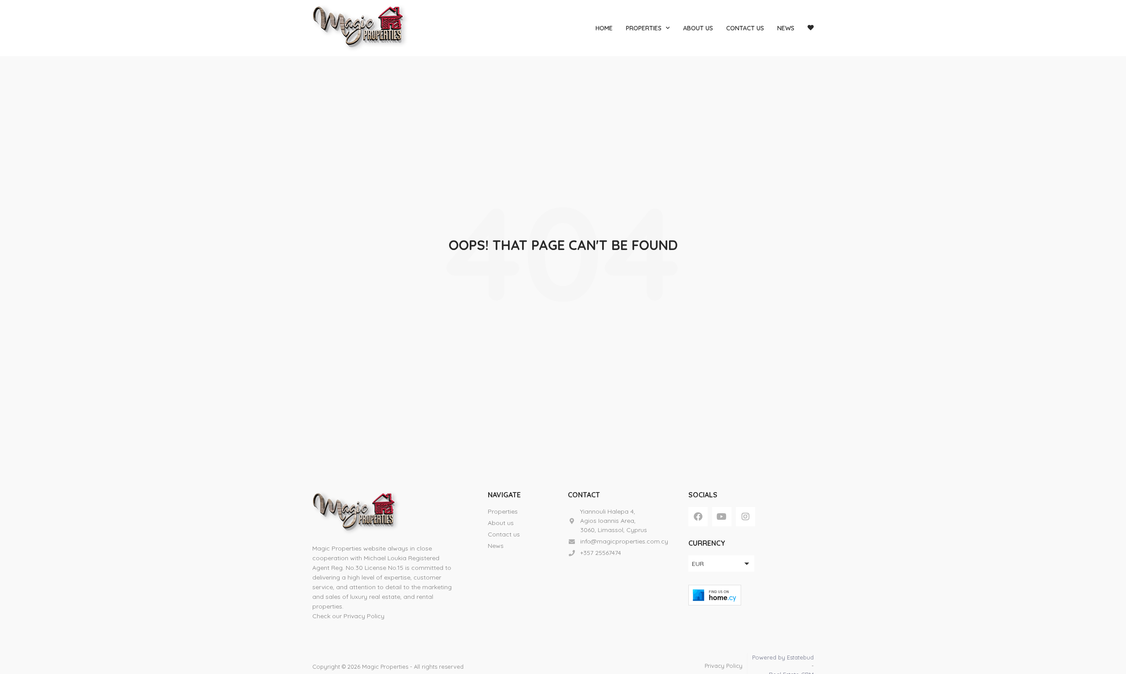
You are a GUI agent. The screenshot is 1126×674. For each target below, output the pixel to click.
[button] (721, 563)
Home (604, 28)
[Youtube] (721, 516)
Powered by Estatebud (783, 657)
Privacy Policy (364, 616)
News (785, 28)
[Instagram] (745, 516)
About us (698, 28)
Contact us (745, 28)
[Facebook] (698, 516)
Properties (644, 28)
